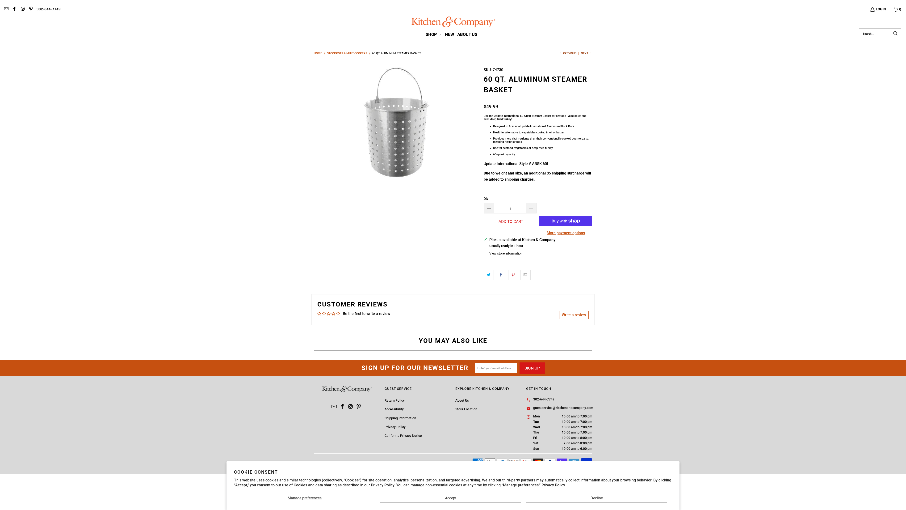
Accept (450, 498)
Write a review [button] (574, 315)
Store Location (466, 409)
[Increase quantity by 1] (531, 208)
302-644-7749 (49, 9)
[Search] (895, 34)
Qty (486, 198)
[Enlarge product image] (396, 122)
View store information (506, 253)
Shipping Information (400, 418)
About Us (462, 400)
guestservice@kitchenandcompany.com (563, 408)
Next (585, 53)
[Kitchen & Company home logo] (453, 23)
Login (881, 9)
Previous (569, 53)
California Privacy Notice (403, 436)
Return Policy (395, 400)
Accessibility (394, 409)
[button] (897, 9)
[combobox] (880, 34)
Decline (597, 498)
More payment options (566, 233)
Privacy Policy (553, 485)
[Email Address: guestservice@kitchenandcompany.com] (6, 9)
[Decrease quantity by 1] (489, 208)
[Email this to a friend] (525, 275)
